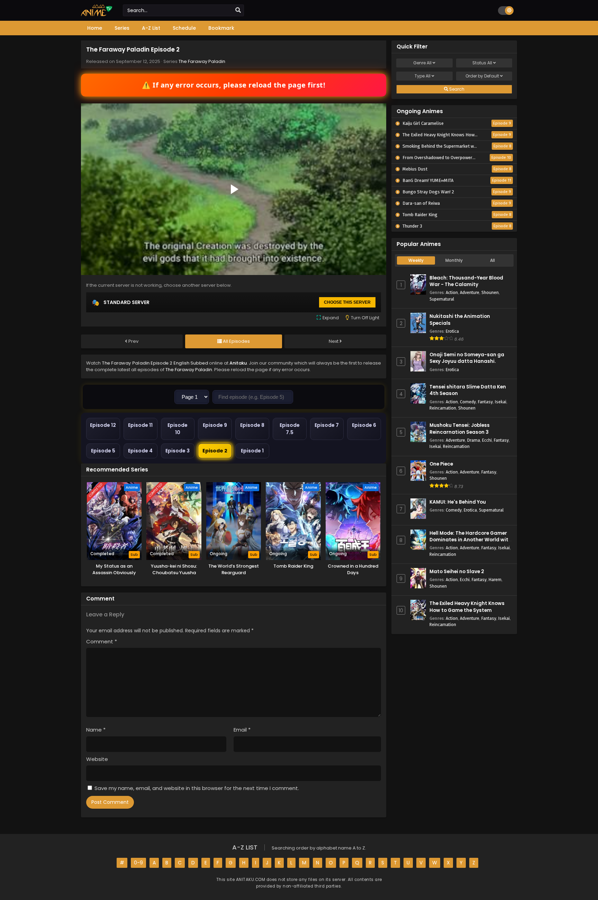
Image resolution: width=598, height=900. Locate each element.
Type (423, 76)
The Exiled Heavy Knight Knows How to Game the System (467, 606)
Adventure (469, 292)
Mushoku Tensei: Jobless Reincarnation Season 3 (459, 428)
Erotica (452, 331)
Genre (422, 63)
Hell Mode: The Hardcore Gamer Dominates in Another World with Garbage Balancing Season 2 (470, 540)
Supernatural (441, 299)
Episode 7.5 (290, 429)
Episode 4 (140, 450)
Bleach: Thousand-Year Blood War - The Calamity (466, 281)
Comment (101, 641)
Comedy (468, 401)
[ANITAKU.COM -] (96, 14)
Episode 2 (214, 450)
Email (242, 729)
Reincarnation (442, 408)
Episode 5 (103, 450)
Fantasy (485, 401)
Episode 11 (140, 425)
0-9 (138, 862)
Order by (482, 76)
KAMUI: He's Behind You (457, 502)
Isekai (500, 401)
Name (96, 729)
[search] (238, 10)
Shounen (490, 292)
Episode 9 (215, 425)
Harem (495, 579)
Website (97, 759)
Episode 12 (103, 425)
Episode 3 (177, 450)
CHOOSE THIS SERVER (347, 302)
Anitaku (238, 363)
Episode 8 (252, 425)
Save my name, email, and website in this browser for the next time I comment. (196, 788)
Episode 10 (177, 429)
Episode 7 (327, 425)
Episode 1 (252, 450)
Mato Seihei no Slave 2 (456, 571)
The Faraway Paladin (202, 61)
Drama (473, 440)
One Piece (441, 464)
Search (456, 89)
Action (452, 292)
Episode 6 (364, 425)
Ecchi (487, 440)
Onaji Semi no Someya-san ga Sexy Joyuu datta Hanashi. (466, 358)
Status (482, 63)
